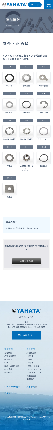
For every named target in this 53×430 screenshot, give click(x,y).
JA (31, 4)
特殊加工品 (31, 375)
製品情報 (30, 348)
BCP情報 (8, 369)
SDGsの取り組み (12, 386)
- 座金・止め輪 (32, 366)
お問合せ (27, 335)
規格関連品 (31, 352)
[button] (26, 261)
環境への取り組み (12, 366)
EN (38, 4)
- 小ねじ (30, 359)
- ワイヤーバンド (34, 372)
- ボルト (30, 356)
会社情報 (8, 348)
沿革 (6, 362)
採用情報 (30, 386)
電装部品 (30, 379)
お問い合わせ (10, 393)
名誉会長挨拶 (10, 356)
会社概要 (8, 352)
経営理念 (8, 359)
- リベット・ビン (33, 369)
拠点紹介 (8, 372)
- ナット (30, 362)
